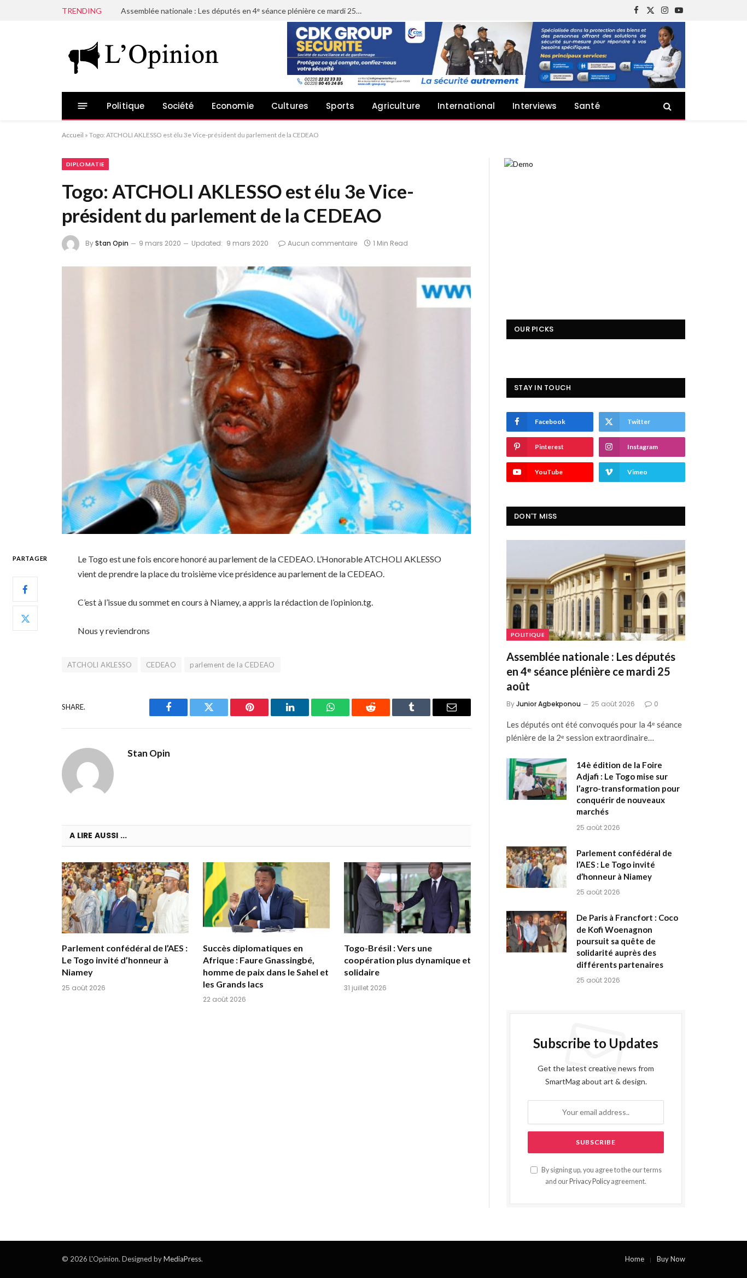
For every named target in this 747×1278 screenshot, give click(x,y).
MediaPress (182, 1258)
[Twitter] (25, 618)
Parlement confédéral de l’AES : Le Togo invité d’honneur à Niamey (125, 960)
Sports (340, 106)
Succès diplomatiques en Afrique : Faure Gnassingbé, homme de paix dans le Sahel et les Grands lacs (266, 966)
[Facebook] (25, 589)
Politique (126, 106)
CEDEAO (161, 664)
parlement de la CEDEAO (232, 664)
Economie (233, 106)
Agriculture (396, 106)
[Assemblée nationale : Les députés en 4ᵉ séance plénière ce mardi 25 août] (595, 590)
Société (178, 106)
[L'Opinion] (144, 56)
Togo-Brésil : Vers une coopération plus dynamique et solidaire (407, 960)
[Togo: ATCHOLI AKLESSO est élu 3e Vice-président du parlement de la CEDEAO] (266, 400)
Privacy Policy (589, 1181)
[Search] (666, 106)
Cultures (289, 106)
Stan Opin (112, 243)
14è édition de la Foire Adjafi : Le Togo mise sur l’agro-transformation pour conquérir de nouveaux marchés (244, 10)
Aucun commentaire (322, 243)
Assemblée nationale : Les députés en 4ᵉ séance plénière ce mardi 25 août (590, 671)
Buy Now (671, 1258)
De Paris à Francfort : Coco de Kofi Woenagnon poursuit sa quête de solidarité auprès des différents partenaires (627, 941)
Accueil (73, 135)
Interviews (534, 106)
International (466, 106)
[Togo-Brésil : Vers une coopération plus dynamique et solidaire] (407, 898)
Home (634, 1258)
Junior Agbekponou (548, 703)
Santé (587, 106)
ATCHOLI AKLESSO (99, 664)
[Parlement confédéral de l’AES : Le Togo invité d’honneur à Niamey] (125, 898)
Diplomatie (85, 164)
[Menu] (82, 106)
